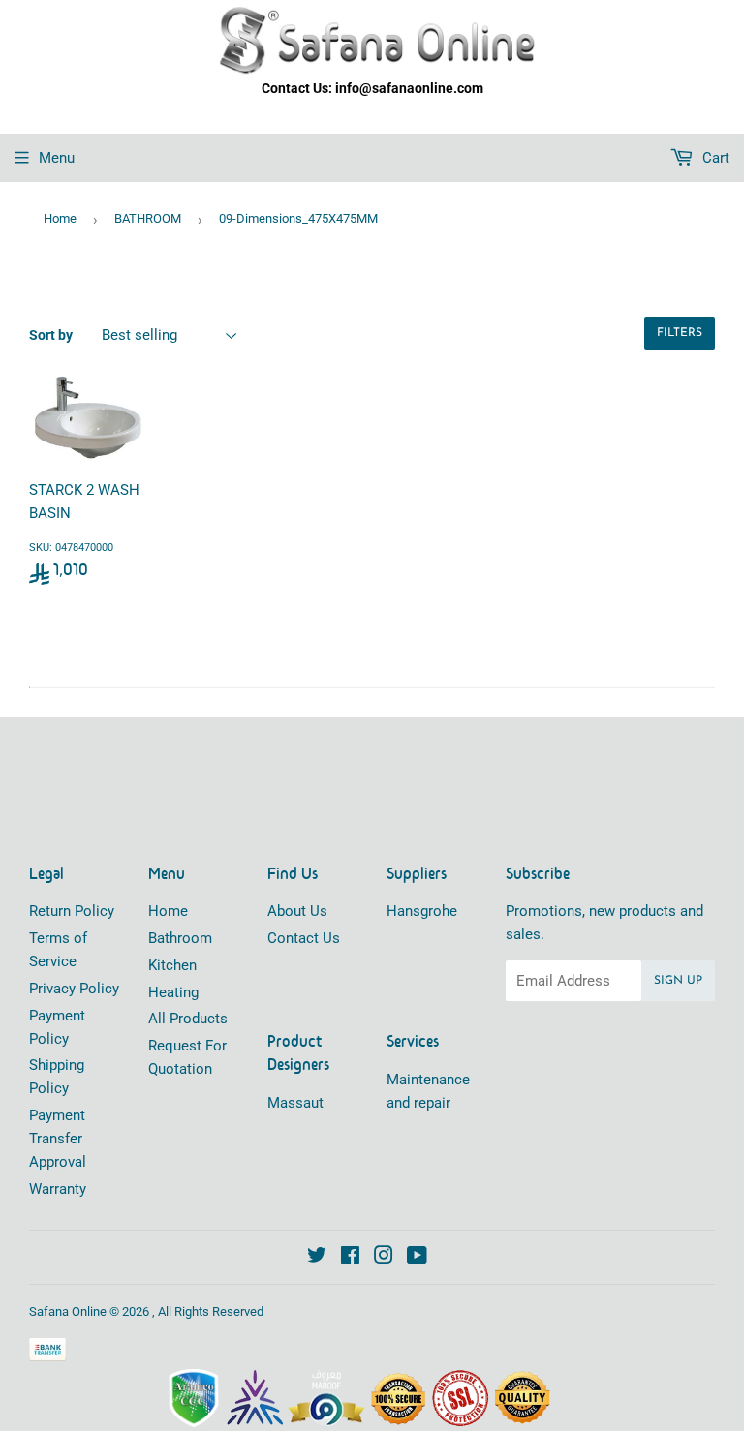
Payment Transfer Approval (57, 1139)
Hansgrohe (422, 911)
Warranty (57, 1189)
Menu (57, 158)
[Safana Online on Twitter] (316, 1257)
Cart (713, 158)
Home (60, 218)
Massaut (295, 1102)
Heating (173, 992)
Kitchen (172, 965)
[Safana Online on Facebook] (350, 1257)
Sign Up (678, 981)
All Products (188, 1018)
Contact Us (303, 938)
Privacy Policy (74, 988)
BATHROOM (147, 218)
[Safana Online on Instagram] (383, 1257)
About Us (297, 911)
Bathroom (180, 938)
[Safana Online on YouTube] (417, 1257)
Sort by (51, 335)
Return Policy (71, 911)
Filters (679, 333)
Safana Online (68, 1311)
